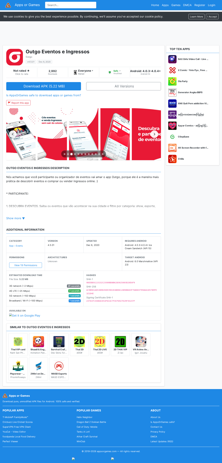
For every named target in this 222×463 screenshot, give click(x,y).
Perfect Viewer (10, 441)
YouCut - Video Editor (14, 431)
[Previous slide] (13, 134)
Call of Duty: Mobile (87, 427)
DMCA (187, 5)
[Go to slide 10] (96, 154)
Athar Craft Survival (87, 436)
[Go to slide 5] (78, 154)
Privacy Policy (158, 431)
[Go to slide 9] (92, 154)
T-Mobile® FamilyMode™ (15, 417)
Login (211, 5)
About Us (155, 417)
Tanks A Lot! (83, 431)
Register (199, 5)
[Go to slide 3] (71, 154)
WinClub (81, 441)
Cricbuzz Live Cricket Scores (18, 422)
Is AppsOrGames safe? (163, 422)
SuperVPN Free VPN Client (17, 427)
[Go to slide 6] (82, 154)
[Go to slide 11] (99, 154)
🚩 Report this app (18, 102)
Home (155, 5)
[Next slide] (154, 134)
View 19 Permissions (25, 265)
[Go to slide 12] (103, 154)
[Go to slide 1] (64, 154)
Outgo (29, 57)
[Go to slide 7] (85, 154)
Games (175, 5)
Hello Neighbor (84, 417)
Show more (13, 218)
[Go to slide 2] (68, 154)
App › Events (16, 245)
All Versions (124, 86)
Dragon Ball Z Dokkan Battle (91, 422)
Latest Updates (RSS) (162, 441)
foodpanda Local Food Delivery (19, 436)
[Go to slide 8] (89, 154)
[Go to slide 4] (75, 154)
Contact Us (156, 427)
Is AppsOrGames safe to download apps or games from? (43, 95)
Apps (165, 5)
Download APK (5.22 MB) (44, 86)
